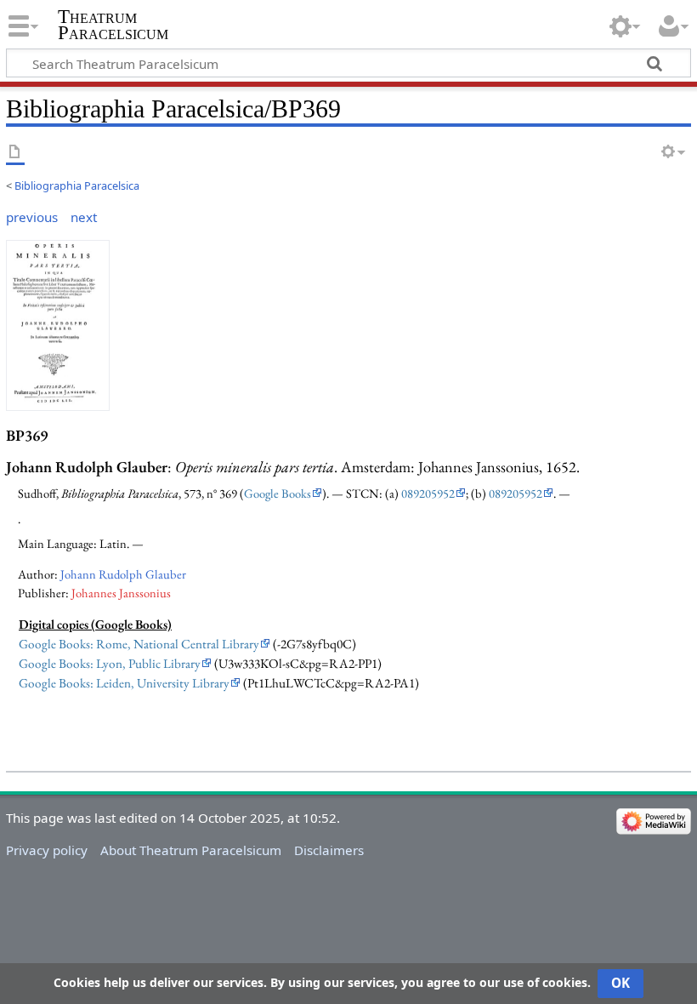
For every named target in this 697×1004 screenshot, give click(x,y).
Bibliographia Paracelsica (76, 185)
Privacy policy (47, 850)
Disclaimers (329, 850)
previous (32, 216)
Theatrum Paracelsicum (113, 24)
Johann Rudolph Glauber (123, 574)
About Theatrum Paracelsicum (190, 850)
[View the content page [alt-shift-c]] (15, 153)
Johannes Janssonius (121, 593)
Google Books (277, 493)
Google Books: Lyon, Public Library (110, 663)
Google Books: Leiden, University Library (124, 683)
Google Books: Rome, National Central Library (139, 644)
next (84, 216)
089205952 (428, 493)
